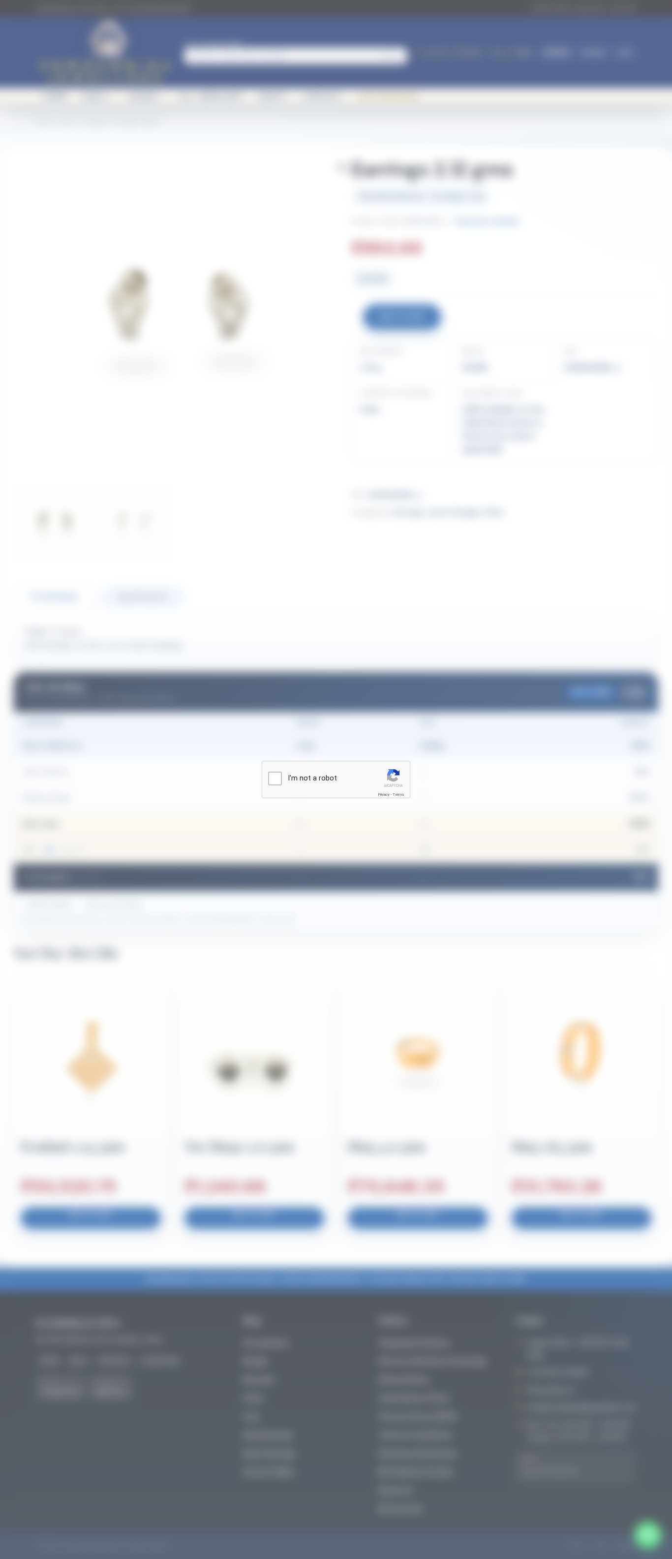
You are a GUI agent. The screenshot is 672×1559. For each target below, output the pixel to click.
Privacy (384, 794)
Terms (398, 794)
